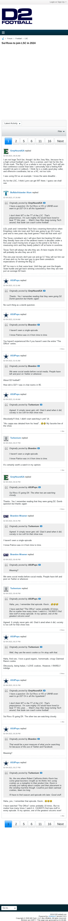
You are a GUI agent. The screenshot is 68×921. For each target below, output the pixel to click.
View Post (44, 203)
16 (49, 141)
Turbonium (15, 438)
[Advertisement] (34, 79)
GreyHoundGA (17, 151)
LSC (26, 38)
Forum (9, 38)
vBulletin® (52, 916)
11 (40, 141)
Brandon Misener (18, 516)
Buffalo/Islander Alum (21, 192)
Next (60, 141)
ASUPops (15, 280)
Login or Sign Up (57, 2)
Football (18, 38)
